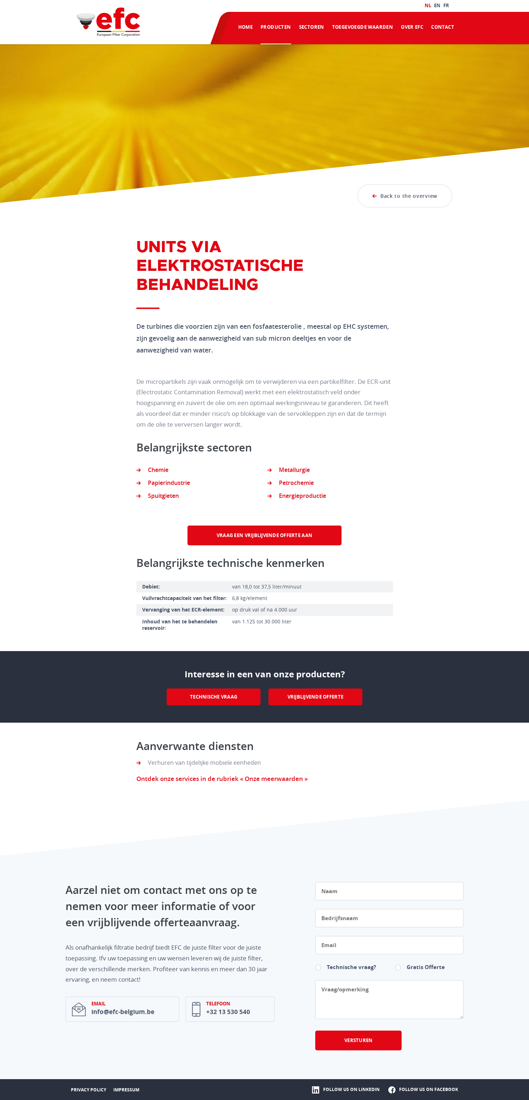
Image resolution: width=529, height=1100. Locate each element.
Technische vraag (213, 697)
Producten (276, 27)
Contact (442, 27)
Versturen (358, 1040)
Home (245, 27)
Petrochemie (296, 483)
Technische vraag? (351, 967)
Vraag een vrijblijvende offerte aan (264, 535)
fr (446, 5)
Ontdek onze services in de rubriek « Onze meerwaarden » (222, 778)
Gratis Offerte (426, 967)
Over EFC (412, 27)
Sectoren (311, 27)
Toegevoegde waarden (362, 27)
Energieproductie (302, 496)
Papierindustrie (169, 483)
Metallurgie (294, 470)
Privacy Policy (88, 1090)
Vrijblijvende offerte (315, 697)
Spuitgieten (163, 496)
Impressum (126, 1090)
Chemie (158, 470)
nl (428, 5)
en (437, 5)
